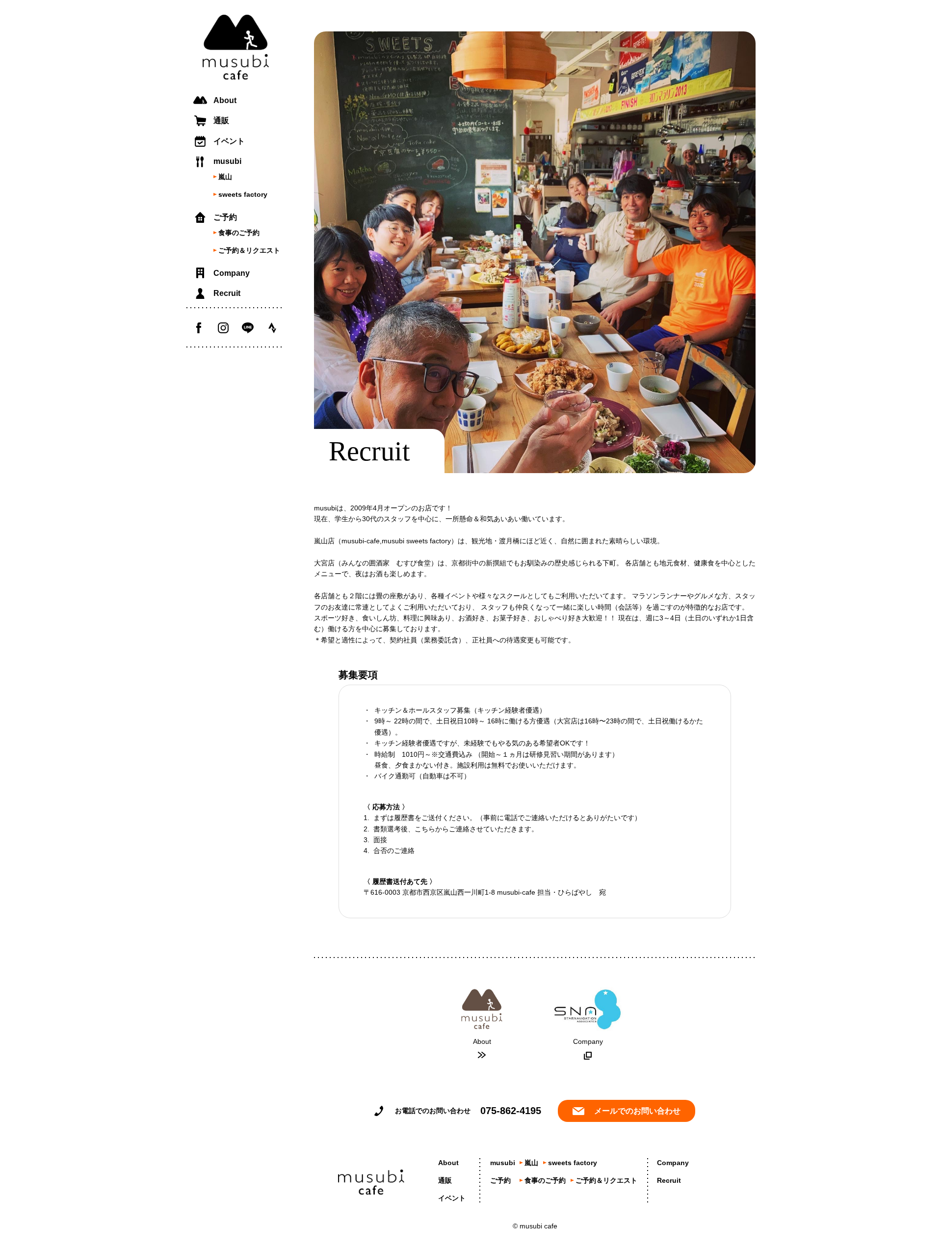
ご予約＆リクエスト (249, 250)
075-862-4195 (510, 1110)
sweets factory (242, 194)
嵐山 (225, 177)
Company (231, 273)
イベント (229, 141)
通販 (221, 120)
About (224, 100)
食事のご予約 (239, 233)
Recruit (226, 293)
